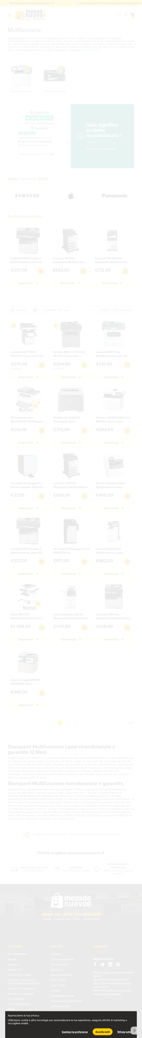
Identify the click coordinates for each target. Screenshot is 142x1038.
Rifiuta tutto (124, 1031)
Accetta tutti (102, 1031)
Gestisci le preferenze (75, 1031)
